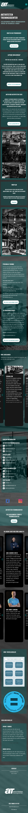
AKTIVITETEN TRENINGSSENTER (9, 16)
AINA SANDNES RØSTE (12, 553)
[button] (14, 46)
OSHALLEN (9, 376)
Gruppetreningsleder (9, 468)
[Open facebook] (7, 501)
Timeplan (14, 185)
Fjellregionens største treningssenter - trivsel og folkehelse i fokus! (13, 22)
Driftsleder (6, 480)
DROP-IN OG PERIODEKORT (14, 33)
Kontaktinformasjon (9, 439)
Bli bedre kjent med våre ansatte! (14, 531)
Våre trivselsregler (9, 652)
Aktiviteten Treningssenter (11, 443)
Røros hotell (7, 749)
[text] (14, 39)
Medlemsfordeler (6, 720)
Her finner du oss (14, 803)
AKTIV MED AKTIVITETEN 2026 (14, 94)
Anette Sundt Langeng (12, 610)
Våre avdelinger (6, 355)
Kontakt (14, 768)
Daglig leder (6, 455)
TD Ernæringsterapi (9, 310)
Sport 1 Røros (7, 726)
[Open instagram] (20, 501)
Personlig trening (8, 264)
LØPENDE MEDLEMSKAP (14, 55)
